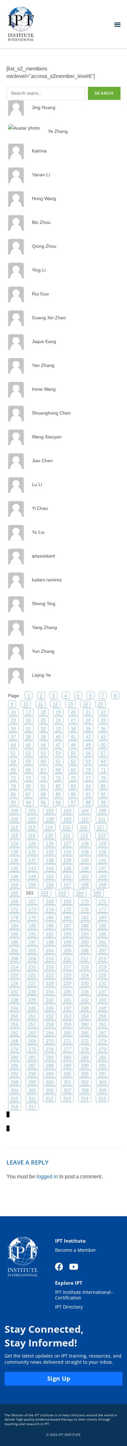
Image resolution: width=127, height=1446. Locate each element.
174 (50, 909)
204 (50, 950)
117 (101, 827)
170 (85, 901)
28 (88, 720)
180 (50, 917)
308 (85, 1090)
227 (32, 983)
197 (32, 942)
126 (50, 843)
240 (50, 999)
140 (85, 860)
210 (50, 958)
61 (58, 761)
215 (32, 966)
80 (28, 786)
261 (102, 1024)
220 (15, 975)
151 (67, 876)
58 (13, 761)
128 (85, 843)
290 (85, 1065)
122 (84, 835)
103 (67, 810)
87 (28, 794)
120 (49, 835)
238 (15, 999)
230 (85, 983)
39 (43, 736)
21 (88, 712)
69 (73, 769)
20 (73, 712)
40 (58, 736)
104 (85, 810)
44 (13, 744)
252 (50, 1016)
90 (73, 794)
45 (28, 744)
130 (15, 851)
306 (50, 1090)
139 (67, 860)
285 (102, 1057)
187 (67, 925)
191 (32, 933)
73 (28, 777)
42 (88, 736)
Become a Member (75, 1250)
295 (67, 1073)
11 (40, 703)
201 (102, 942)
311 (32, 1098)
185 (32, 925)
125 (32, 843)
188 (85, 925)
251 (32, 1016)
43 (103, 736)
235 (67, 991)
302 (85, 1082)
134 (85, 851)
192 (50, 933)
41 (73, 736)
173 (32, 909)
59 (28, 761)
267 (102, 1032)
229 (67, 983)
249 (102, 1008)
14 (85, 703)
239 (32, 999)
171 (102, 901)
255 (102, 1016)
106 (15, 819)
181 (67, 917)
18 (43, 712)
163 (62, 892)
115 (66, 827)
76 (73, 777)
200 (85, 942)
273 (102, 1041)
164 (80, 892)
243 (102, 999)
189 (102, 925)
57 (103, 753)
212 (85, 958)
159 (102, 884)
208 (15, 958)
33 (58, 728)
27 (73, 720)
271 (67, 1041)
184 (15, 925)
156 (50, 884)
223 (67, 975)
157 (67, 884)
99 (103, 802)
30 (13, 728)
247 (67, 1008)
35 (88, 728)
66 (28, 769)
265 (67, 1032)
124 (15, 843)
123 (102, 835)
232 (15, 991)
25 (43, 720)
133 (67, 851)
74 (43, 777)
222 (50, 975)
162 (45, 892)
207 (102, 950)
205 (67, 950)
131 (32, 851)
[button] (117, 24)
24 (28, 720)
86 (13, 794)
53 (43, 753)
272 (85, 1041)
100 (15, 810)
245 (32, 1008)
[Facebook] (59, 1267)
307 (67, 1090)
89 (58, 794)
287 (32, 1065)
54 (58, 753)
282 (50, 1057)
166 (15, 901)
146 (85, 868)
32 (43, 728)
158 (85, 884)
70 (88, 769)
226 (15, 983)
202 (15, 950)
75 (58, 777)
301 (67, 1082)
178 (15, 917)
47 (58, 744)
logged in (47, 1176)
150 (50, 876)
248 (85, 1008)
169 (67, 901)
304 (15, 1090)
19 (58, 712)
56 (88, 753)
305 (32, 1090)
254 (85, 1016)
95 (43, 802)
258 (50, 1024)
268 (15, 1041)
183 (102, 917)
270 (50, 1041)
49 (88, 744)
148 (15, 876)
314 (85, 1098)
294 (50, 1073)
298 (15, 1082)
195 (102, 933)
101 (32, 810)
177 (102, 909)
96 (58, 802)
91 (88, 794)
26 (58, 720)
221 (32, 975)
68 (58, 769)
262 (15, 1032)
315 (102, 1098)
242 (85, 999)
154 (15, 884)
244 (15, 1008)
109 (67, 819)
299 (32, 1082)
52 (28, 753)
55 (73, 753)
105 (102, 810)
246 (50, 1008)
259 (67, 1024)
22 (103, 712)
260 (85, 1024)
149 (32, 876)
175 (67, 909)
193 (67, 933)
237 (102, 991)
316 (15, 1106)
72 (13, 777)
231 (102, 983)
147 (102, 868)
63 (88, 761)
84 (88, 786)
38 (28, 736)
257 (32, 1024)
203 (32, 950)
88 (43, 794)
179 (32, 917)
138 (50, 860)
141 (102, 860)
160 (15, 892)
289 (67, 1065)
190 (15, 933)
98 (88, 802)
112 (14, 827)
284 (85, 1057)
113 (31, 827)
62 (73, 761)
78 (103, 777)
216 (50, 966)
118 (14, 835)
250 (15, 1016)
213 (102, 958)
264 (50, 1032)
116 (83, 827)
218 (85, 966)
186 (50, 925)
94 (28, 802)
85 (103, 786)
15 (100, 703)
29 (103, 720)
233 (32, 991)
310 (15, 1098)
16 (13, 712)
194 (85, 933)
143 (32, 868)
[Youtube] (74, 1267)
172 (15, 909)
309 (102, 1090)
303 (102, 1082)
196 (15, 942)
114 (49, 827)
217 (67, 966)
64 (103, 761)
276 (50, 1049)
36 (103, 728)
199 (67, 942)
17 (28, 712)
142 (15, 868)
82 (58, 786)
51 (13, 753)
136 (15, 860)
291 (102, 1065)
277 (67, 1049)
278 (85, 1049)
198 (50, 942)
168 (50, 901)
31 (28, 728)
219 (102, 966)
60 (43, 761)
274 (15, 1049)
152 (85, 876)
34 (73, 728)
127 (67, 843)
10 (25, 703)
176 (85, 909)
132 (50, 851)
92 (103, 794)
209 (32, 958)
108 (50, 819)
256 (15, 1024)
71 (103, 769)
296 (85, 1073)
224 (85, 975)
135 (102, 851)
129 (102, 843)
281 (32, 1057)
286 (15, 1065)
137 (32, 860)
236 (85, 991)
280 (15, 1057)
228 (50, 983)
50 (103, 744)
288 (50, 1065)
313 (67, 1098)
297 (102, 1073)
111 (102, 819)
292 (15, 1073)
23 (13, 720)
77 (88, 777)
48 (73, 744)
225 (102, 975)
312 (49, 1098)
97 (73, 802)
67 (43, 769)
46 (43, 744)
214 (15, 966)
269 (32, 1041)
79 (13, 786)
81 (43, 786)
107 (32, 819)
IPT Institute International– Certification (84, 1295)
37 (13, 736)
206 (85, 950)
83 (73, 786)
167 (32, 901)
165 (97, 892)
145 (67, 868)
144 (50, 868)
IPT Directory (69, 1307)
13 (70, 703)
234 (50, 991)
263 (32, 1032)
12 (55, 703)
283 (67, 1057)
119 (31, 835)
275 (32, 1049)
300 (50, 1082)
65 (13, 769)
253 (67, 1016)
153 (102, 876)
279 (102, 1049)
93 (13, 802)
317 (32, 1106)
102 (50, 810)
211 (67, 958)
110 (85, 819)
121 (67, 835)
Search (104, 93)
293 (32, 1073)
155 (32, 884)
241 (67, 999)
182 (85, 917)
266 (85, 1032)
